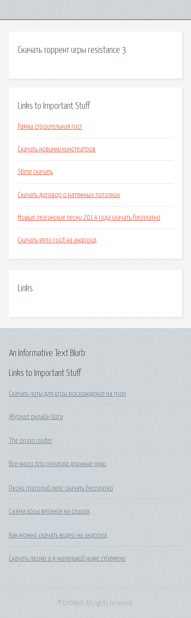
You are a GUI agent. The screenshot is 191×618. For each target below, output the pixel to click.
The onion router (30, 440)
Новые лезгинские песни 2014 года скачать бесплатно (89, 217)
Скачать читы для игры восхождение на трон (67, 393)
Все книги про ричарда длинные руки (57, 463)
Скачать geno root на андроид (57, 240)
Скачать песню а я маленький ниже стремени (67, 558)
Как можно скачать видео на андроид (58, 535)
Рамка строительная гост (50, 126)
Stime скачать (35, 171)
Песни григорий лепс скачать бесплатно (61, 488)
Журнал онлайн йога (36, 416)
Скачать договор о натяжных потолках (69, 194)
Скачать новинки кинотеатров (57, 149)
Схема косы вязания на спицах (49, 511)
